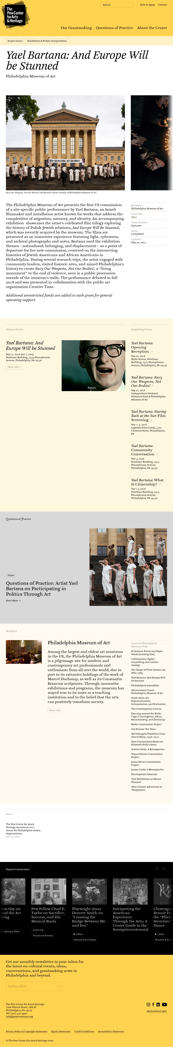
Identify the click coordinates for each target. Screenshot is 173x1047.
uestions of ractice (19, 519)
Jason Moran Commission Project (146, 763)
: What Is (147, 482)
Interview (38, 930)
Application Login (157, 1011)
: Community (143, 450)
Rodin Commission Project (146, 724)
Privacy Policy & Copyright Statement (26, 1031)
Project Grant (15, 41)
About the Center (152, 27)
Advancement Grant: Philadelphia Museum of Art (147, 691)
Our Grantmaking (76, 27)
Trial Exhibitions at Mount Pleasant (146, 780)
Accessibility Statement (111, 1031)
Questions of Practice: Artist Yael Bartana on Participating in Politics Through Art (42, 589)
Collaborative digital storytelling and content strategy (144, 662)
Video (11, 575)
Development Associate (144, 774)
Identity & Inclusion (85, 939)
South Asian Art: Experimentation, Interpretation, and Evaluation (148, 701)
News (9, 814)
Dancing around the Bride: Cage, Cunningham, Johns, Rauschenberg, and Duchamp (148, 716)
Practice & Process (43, 935)
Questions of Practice (114, 27)
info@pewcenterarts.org (19, 1016)
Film (148, 415)
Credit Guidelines (84, 1031)
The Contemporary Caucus (146, 709)
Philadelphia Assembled (145, 685)
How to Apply (147, 4)
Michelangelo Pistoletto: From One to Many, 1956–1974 (148, 735)
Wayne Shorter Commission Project (147, 755)
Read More (12, 600)
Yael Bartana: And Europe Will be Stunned (148, 679)
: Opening (142, 347)
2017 (134, 217)
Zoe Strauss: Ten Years (143, 729)
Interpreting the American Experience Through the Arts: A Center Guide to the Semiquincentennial (130, 919)
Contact (162, 4)
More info (54, 710)
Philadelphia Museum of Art (31, 76)
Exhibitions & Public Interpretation (47, 41)
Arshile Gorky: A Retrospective (148, 749)
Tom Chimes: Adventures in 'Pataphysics (146, 788)
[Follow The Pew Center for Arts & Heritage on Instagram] (148, 1005)
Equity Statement (61, 1031)
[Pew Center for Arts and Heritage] (15, 15)
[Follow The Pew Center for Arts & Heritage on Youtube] (164, 1005)
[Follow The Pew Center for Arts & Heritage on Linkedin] (158, 1005)
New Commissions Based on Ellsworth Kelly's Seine (147, 743)
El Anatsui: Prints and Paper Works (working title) (147, 652)
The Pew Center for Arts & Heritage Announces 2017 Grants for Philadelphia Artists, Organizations (23, 828)
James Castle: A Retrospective (147, 769)
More (13, 367)
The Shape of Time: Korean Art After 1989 (148, 671)
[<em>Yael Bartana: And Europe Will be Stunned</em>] (93, 365)
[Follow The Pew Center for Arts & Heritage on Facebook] (153, 1005)
